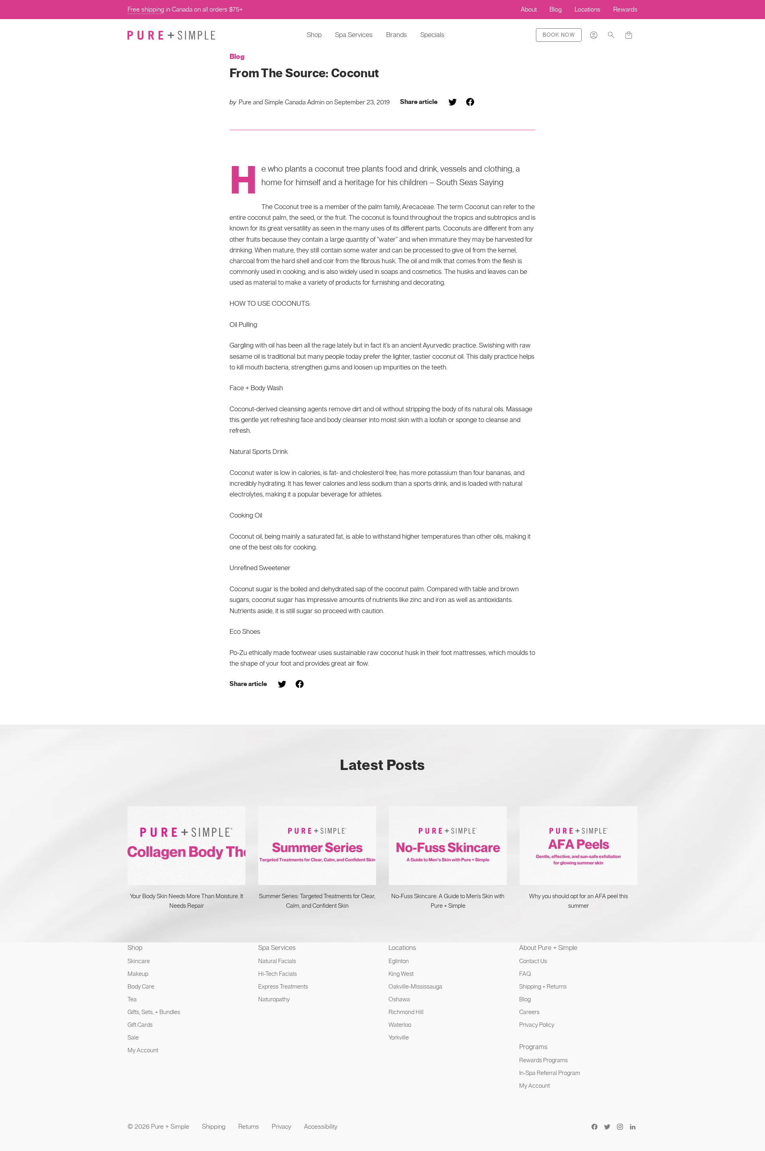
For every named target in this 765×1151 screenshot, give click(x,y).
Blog (237, 56)
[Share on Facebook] (470, 102)
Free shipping (146, 9)
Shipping (214, 1126)
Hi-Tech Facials (277, 973)
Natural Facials (277, 961)
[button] (611, 35)
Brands (396, 35)
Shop (314, 35)
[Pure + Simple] (171, 35)
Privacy (281, 1126)
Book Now (559, 35)
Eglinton (398, 961)
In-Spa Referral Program (549, 1073)
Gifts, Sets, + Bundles (154, 1012)
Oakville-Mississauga (415, 986)
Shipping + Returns (543, 986)
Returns (248, 1126)
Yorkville (398, 1037)
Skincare (139, 961)
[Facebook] (594, 1126)
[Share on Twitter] (452, 102)
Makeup (138, 973)
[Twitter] (607, 1126)
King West (401, 973)
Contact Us (533, 961)
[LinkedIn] (633, 1126)
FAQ (525, 973)
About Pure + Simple (548, 948)
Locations (402, 948)
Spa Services (354, 35)
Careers (529, 1012)
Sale (133, 1037)
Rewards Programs (543, 1060)
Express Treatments (283, 986)
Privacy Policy (536, 1024)
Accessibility (320, 1126)
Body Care (141, 986)
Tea (132, 999)
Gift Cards (140, 1024)
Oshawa (399, 999)
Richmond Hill (406, 1012)
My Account (143, 1050)
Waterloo (399, 1024)
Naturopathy (274, 999)
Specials (432, 35)
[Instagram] (620, 1126)
